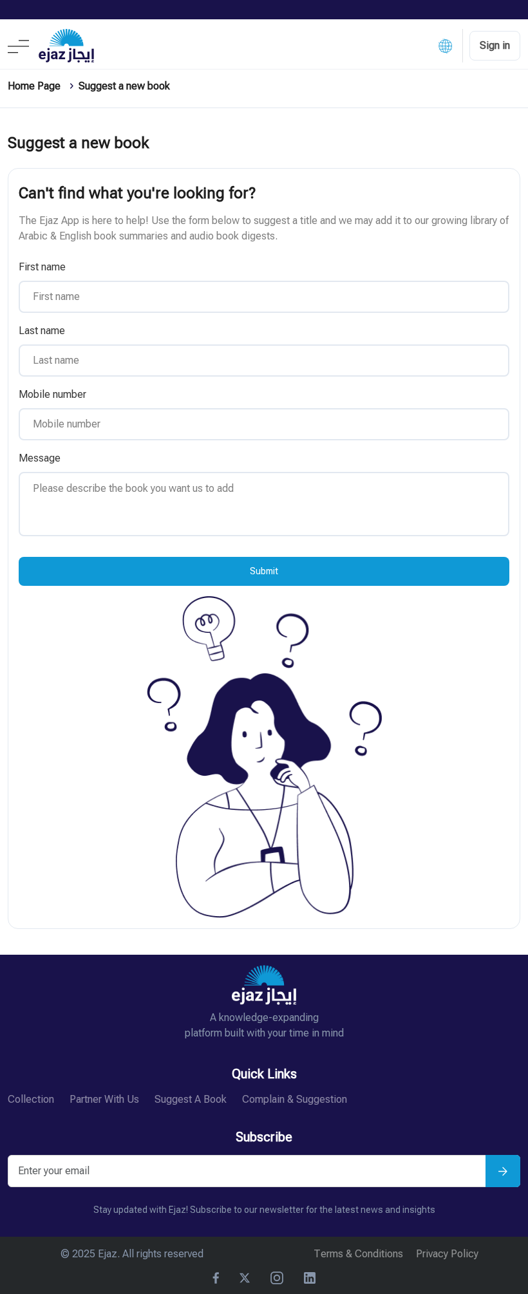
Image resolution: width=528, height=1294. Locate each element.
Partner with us (104, 1099)
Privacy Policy (447, 1254)
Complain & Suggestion (294, 1099)
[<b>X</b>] (245, 1277)
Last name (42, 330)
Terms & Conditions (358, 1254)
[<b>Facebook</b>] (215, 1277)
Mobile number (52, 394)
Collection (31, 1099)
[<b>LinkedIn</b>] (310, 1277)
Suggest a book (191, 1099)
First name (42, 267)
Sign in (495, 45)
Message (40, 458)
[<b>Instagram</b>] (276, 1277)
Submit (264, 571)
